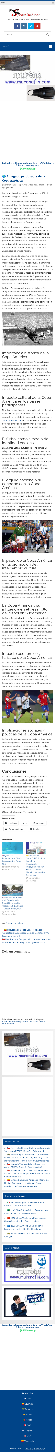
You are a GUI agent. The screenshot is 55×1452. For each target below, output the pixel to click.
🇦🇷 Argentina (27, 1393)
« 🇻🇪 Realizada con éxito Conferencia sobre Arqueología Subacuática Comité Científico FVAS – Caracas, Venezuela (26, 933)
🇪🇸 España (27, 1415)
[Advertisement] (27, 130)
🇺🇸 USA (27, 1436)
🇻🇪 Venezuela (27, 1441)
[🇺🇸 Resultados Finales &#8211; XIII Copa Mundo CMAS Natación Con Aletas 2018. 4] (12, 890)
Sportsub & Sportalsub (35, 1448)
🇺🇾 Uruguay (27, 1431)
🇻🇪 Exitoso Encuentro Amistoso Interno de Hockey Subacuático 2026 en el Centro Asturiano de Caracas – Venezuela (26, 1183)
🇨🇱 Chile (27, 1399)
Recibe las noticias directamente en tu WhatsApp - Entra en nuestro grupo (28, 164)
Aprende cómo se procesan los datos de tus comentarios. (23, 1022)
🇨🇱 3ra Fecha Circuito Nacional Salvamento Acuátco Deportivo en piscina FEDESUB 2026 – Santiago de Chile (27, 1173)
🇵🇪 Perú (27, 1425)
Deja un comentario (14, 923)
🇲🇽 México (27, 1420)
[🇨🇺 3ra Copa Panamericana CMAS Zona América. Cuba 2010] (12, 848)
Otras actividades (36, 185)
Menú (3, 3)
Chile (24, 185)
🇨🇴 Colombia (27, 1404)
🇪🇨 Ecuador (27, 1409)
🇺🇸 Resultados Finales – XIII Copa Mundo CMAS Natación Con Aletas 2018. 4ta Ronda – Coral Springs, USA (12, 903)
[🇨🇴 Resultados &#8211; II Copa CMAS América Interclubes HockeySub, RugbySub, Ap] (36, 848)
